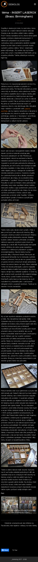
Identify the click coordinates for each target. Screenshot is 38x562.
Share (6, 550)
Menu (35, 4)
